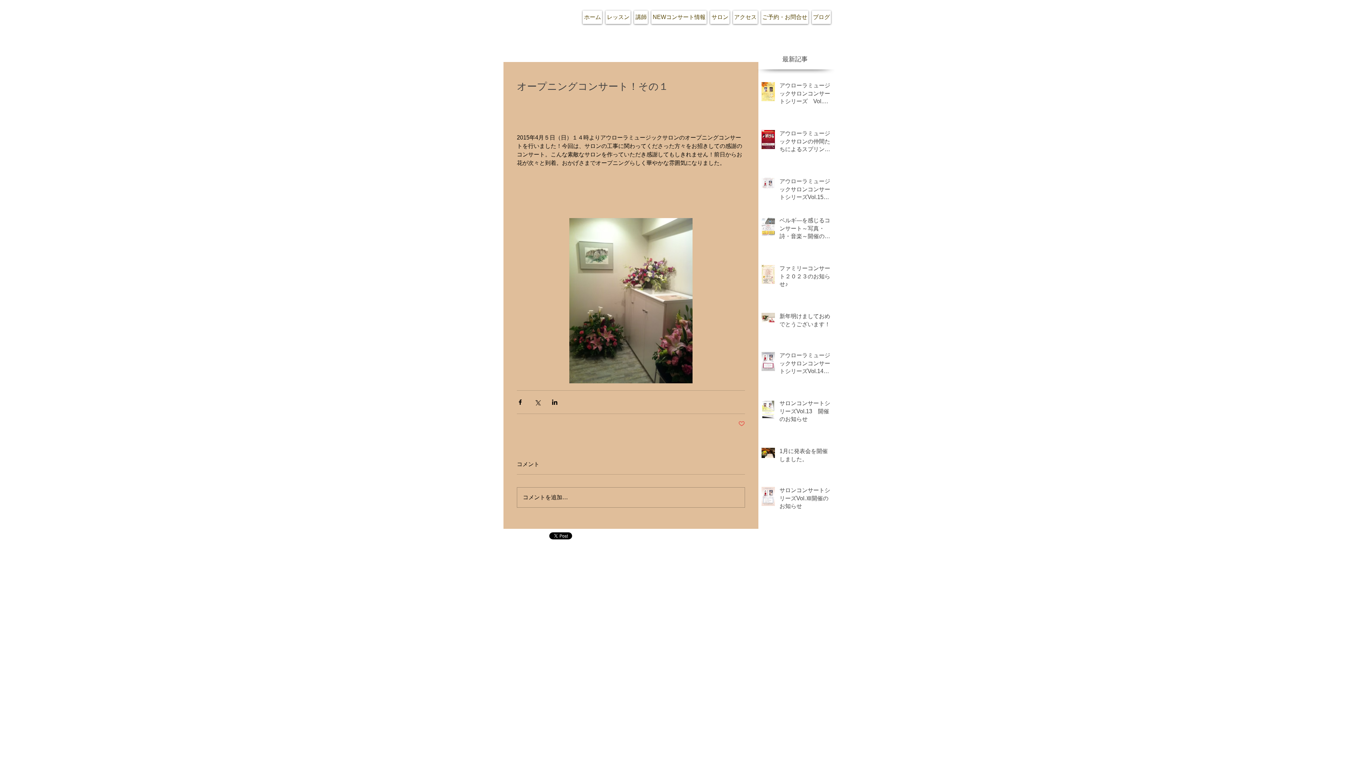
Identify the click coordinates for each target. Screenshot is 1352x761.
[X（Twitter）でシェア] (537, 402)
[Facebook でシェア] (520, 402)
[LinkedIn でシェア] (554, 402)
